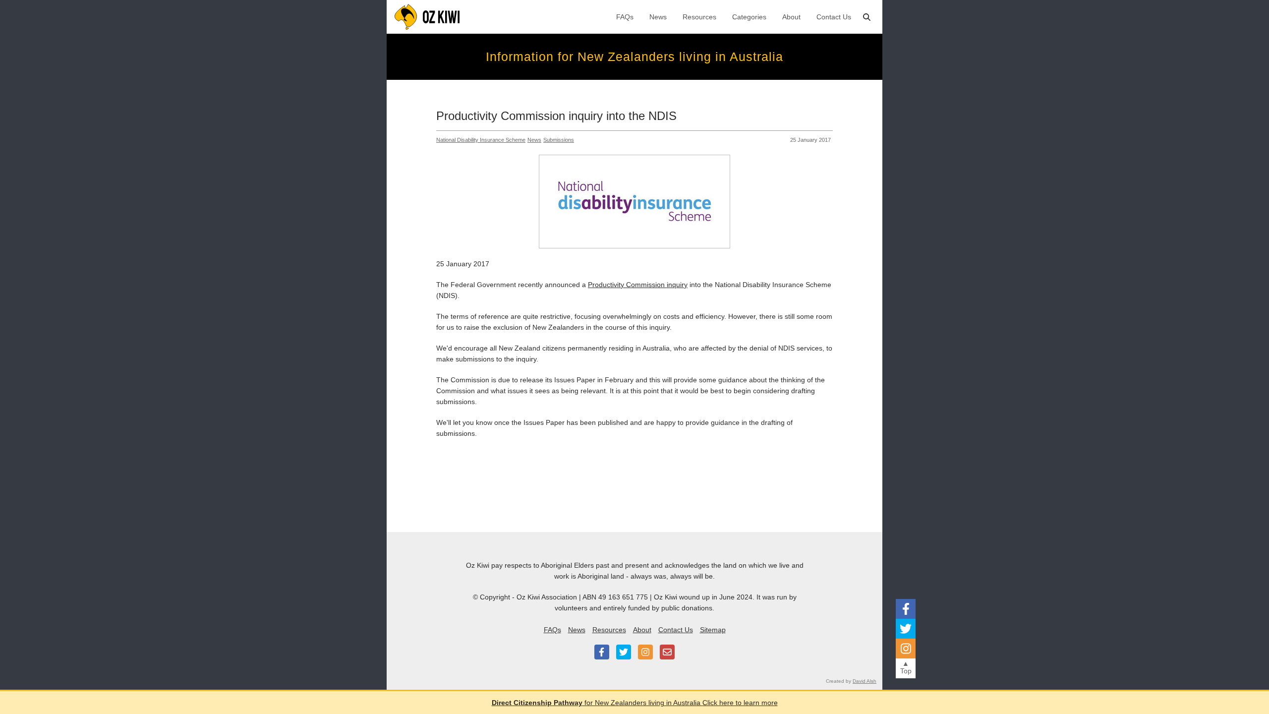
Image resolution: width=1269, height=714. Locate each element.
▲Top (906, 667)
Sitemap (713, 630)
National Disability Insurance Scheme (480, 140)
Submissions (558, 140)
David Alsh (864, 681)
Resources (699, 17)
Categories (749, 17)
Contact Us (833, 17)
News (658, 17)
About (791, 17)
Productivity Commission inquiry (638, 285)
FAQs (625, 17)
